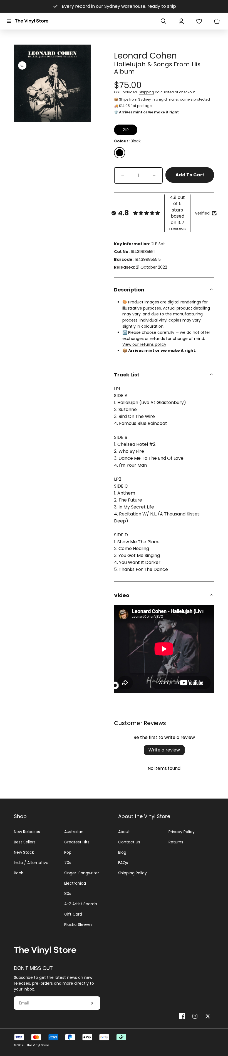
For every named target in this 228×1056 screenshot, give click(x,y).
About (124, 831)
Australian (73, 831)
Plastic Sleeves (78, 924)
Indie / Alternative (31, 862)
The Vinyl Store (37, 1045)
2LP (126, 130)
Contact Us (129, 842)
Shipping (146, 92)
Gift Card (73, 914)
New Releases (27, 831)
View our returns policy (144, 344)
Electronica (75, 883)
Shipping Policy (132, 873)
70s (67, 862)
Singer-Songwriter (81, 873)
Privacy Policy (181, 831)
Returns (175, 842)
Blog (122, 852)
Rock (18, 873)
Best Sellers (25, 842)
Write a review (164, 750)
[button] (9, 21)
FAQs (123, 862)
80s (67, 893)
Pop (67, 852)
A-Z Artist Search (80, 904)
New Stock (24, 852)
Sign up (91, 1003)
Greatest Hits (77, 842)
